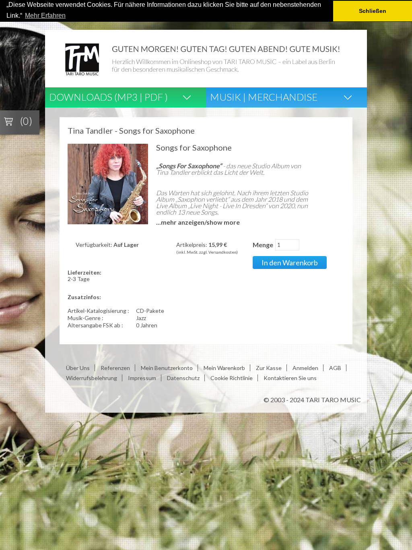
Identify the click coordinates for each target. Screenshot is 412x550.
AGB (335, 367)
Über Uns (78, 367)
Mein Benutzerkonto (167, 367)
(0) (26, 121)
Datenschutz (183, 377)
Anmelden (305, 367)
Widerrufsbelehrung (91, 377)
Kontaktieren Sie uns (290, 377)
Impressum (142, 377)
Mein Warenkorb (224, 367)
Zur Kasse (269, 367)
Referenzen (115, 367)
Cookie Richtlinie (231, 377)
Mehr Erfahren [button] (45, 15)
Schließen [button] (372, 11)
